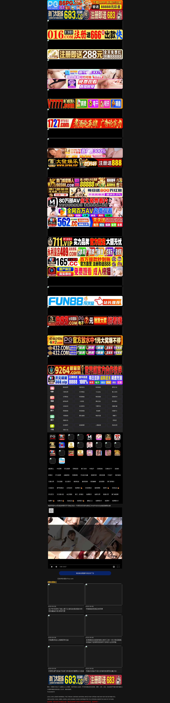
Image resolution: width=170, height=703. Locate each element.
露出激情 (82, 415)
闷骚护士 (114, 411)
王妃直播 (59, 481)
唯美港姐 (98, 397)
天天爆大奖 (60, 494)
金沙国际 (69, 494)
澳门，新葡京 (79, 494)
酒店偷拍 (118, 475)
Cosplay (98, 392)
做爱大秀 (97, 494)
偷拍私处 (76, 481)
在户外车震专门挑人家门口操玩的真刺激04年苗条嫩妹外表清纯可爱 (66, 610)
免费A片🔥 (60, 501)
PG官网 (59, 469)
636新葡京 (88, 488)
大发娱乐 (51, 488)
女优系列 (82, 406)
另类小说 (65, 430)
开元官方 (51, 494)
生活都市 (65, 425)
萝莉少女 (114, 387)
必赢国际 (66, 475)
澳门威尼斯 (115, 494)
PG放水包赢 (84, 475)
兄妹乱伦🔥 (70, 501)
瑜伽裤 (98, 411)
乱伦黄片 (68, 481)
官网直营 (75, 469)
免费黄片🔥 (80, 501)
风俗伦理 (114, 425)
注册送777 (108, 469)
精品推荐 (65, 387)
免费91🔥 (51, 501)
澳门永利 (84, 469)
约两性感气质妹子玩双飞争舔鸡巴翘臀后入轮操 (66, 671)
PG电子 (92, 469)
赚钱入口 (90, 501)
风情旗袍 (65, 411)
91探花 (82, 401)
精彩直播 (102, 475)
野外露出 (114, 401)
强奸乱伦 (82, 387)
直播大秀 (106, 494)
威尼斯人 (51, 469)
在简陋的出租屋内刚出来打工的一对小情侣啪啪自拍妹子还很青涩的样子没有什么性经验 (103, 641)
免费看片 (89, 494)
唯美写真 (98, 415)
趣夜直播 (85, 481)
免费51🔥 (106, 488)
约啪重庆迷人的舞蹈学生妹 (59, 640)
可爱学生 (98, 406)
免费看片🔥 (78, 488)
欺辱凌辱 (65, 401)
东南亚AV (114, 397)
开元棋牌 (67, 469)
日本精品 (82, 392)
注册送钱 (100, 469)
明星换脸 (82, 411)
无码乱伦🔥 (115, 488)
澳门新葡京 (110, 481)
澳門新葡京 (60, 488)
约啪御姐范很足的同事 (94, 609)
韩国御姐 (82, 397)
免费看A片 (99, 501)
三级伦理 (65, 392)
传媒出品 (65, 420)
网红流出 (98, 401)
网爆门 (115, 415)
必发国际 (102, 481)
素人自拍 (114, 392)
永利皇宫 (69, 488)
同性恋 (115, 420)
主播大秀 (51, 481)
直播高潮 (94, 475)
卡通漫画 (65, 415)
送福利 (117, 469)
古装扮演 (65, 406)
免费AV (107, 501)
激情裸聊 (97, 488)
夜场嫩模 (93, 481)
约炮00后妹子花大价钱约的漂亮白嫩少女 (101, 671)
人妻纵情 (98, 425)
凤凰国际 (75, 475)
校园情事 (82, 425)
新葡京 (50, 475)
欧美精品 (98, 387)
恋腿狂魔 (114, 406)
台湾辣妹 (65, 397)
